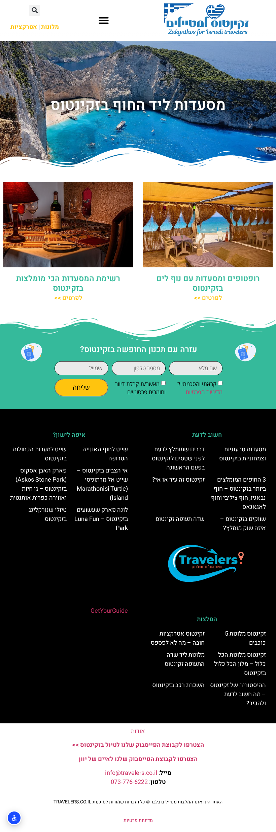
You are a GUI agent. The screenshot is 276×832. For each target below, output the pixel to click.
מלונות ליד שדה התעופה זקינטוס (185, 659)
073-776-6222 (129, 782)
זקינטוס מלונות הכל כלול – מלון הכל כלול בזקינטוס (240, 664)
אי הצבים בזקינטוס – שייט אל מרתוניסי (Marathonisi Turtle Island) (102, 484)
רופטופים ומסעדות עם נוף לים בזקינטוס (208, 283)
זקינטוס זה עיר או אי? (178, 479)
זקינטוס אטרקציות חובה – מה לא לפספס (178, 638)
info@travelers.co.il (131, 773)
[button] (104, 20)
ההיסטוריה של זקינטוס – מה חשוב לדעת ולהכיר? (238, 694)
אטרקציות (23, 27)
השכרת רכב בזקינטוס (178, 685)
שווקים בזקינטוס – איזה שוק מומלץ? (243, 524)
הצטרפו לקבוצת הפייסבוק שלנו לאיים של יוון (138, 759)
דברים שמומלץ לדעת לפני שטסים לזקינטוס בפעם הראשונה (178, 458)
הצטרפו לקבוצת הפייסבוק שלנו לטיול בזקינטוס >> (138, 745)
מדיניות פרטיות (138, 820)
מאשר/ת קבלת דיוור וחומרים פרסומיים (140, 388)
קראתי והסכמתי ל (199, 388)
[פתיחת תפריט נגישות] (14, 817)
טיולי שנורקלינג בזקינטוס (48, 514)
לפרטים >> (208, 298)
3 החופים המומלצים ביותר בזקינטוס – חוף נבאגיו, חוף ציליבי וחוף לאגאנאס (238, 493)
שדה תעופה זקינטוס (180, 519)
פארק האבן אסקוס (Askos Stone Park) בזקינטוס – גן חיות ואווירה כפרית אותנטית (38, 484)
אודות (138, 731)
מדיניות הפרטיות (203, 392)
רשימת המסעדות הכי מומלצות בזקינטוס (68, 283)
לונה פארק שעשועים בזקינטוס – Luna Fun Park (101, 519)
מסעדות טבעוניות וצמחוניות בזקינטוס (242, 454)
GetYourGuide (109, 610)
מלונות (50, 27)
